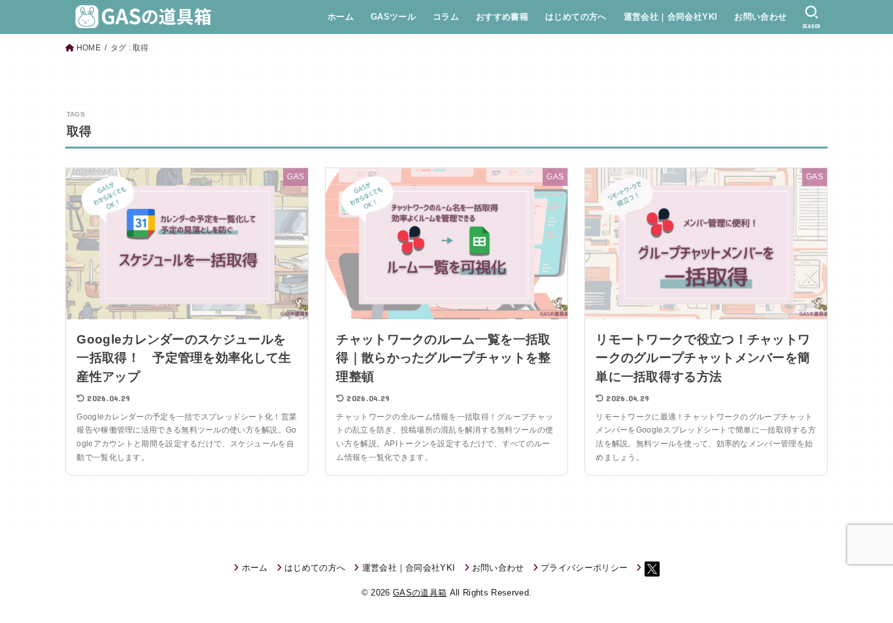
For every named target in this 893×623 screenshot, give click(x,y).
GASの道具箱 (419, 592)
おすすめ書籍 (502, 17)
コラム (446, 17)
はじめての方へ (576, 17)
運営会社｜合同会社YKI (671, 17)
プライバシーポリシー (584, 568)
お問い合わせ (760, 17)
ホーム (341, 17)
